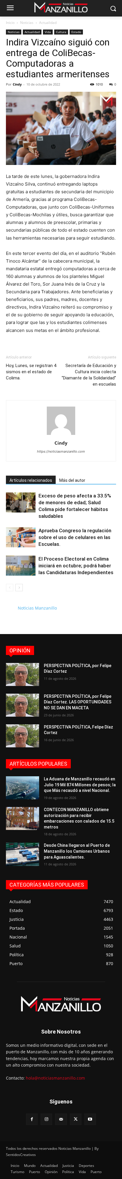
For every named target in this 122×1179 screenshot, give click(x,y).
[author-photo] (61, 434)
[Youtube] (90, 1119)
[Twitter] (75, 1119)
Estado (76, 32)
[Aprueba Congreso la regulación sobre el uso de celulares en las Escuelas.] (21, 537)
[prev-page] (9, 587)
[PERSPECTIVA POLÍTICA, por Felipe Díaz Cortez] (22, 674)
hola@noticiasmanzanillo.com (55, 1078)
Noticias (26, 22)
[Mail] (61, 1119)
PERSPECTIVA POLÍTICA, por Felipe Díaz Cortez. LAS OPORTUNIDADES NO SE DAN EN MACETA (77, 702)
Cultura (61, 32)
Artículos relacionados (30, 480)
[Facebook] (32, 1119)
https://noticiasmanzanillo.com (61, 451)
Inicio (10, 22)
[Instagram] (46, 1119)
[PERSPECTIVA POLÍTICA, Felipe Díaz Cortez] (22, 735)
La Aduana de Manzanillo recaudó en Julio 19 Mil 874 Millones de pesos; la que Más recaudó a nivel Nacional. (80, 785)
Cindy (17, 84)
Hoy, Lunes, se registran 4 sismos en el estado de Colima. (31, 372)
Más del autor (72, 480)
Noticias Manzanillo (37, 608)
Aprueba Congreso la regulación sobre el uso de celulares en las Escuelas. (74, 537)
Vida (48, 32)
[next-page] (19, 587)
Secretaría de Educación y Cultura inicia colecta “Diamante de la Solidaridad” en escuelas (89, 375)
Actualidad (48, 22)
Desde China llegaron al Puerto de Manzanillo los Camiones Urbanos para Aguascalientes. (77, 851)
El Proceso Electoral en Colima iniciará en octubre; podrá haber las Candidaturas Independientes (75, 565)
